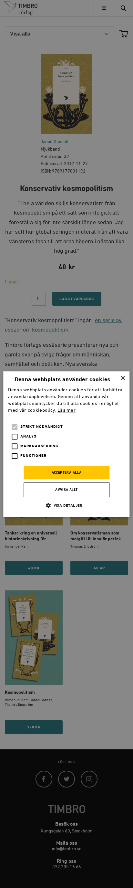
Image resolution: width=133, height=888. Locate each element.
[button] (66, 505)
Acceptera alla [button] (67, 473)
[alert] (66, 444)
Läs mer (66, 410)
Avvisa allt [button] (66, 490)
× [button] (122, 378)
